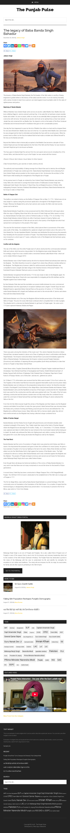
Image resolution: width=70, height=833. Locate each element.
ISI (62, 641)
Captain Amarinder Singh (45, 628)
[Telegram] (26, 45)
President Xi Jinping (16, 655)
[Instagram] (23, 45)
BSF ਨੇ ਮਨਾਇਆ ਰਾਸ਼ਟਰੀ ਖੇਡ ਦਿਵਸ (12, 771)
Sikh (18, 665)
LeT (41, 647)
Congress (32, 632)
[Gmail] (30, 45)
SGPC (11, 665)
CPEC (45, 632)
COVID (38, 632)
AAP (5, 628)
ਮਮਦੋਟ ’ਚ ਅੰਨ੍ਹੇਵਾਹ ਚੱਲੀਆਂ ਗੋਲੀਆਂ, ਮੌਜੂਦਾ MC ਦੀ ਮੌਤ (16, 767)
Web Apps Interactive (39, 826)
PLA (62, 651)
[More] (33, 45)
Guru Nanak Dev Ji (13, 641)
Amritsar (12, 628)
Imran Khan (42, 641)
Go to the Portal (13, 571)
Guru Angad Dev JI (28, 636)
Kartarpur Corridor (9, 646)
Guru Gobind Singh (40, 637)
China (25, 632)
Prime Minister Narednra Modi (34, 655)
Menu (36, 2)
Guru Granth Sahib (54, 637)
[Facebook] (5, 45)
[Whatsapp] (19, 45)
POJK (5, 655)
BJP (27, 628)
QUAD (47, 660)
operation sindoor (41, 651)
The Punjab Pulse (35, 9)
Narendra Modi (27, 651)
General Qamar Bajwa (12, 637)
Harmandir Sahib (28, 642)
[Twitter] (8, 45)
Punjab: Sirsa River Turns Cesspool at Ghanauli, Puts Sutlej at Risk (22, 755)
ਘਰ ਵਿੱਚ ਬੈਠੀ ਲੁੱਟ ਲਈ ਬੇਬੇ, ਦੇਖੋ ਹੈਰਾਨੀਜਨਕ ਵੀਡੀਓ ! (21, 610)
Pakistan (53, 651)
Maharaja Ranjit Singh (12, 651)
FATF (61, 632)
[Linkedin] (12, 45)
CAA (33, 628)
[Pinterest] (16, 45)
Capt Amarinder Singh (12, 632)
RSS (53, 660)
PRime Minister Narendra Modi (19, 660)
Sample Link (6, 746)
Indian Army (55, 642)
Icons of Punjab (14, 507)
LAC (35, 646)
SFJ (5, 665)
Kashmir (29, 646)
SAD (59, 660)
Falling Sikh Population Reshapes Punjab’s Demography (26, 599)
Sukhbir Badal (24, 665)
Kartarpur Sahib (20, 646)
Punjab (40, 660)
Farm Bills (54, 632)
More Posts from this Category (13, 716)
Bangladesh (20, 628)
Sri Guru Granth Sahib (24, 584)
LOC (46, 647)
